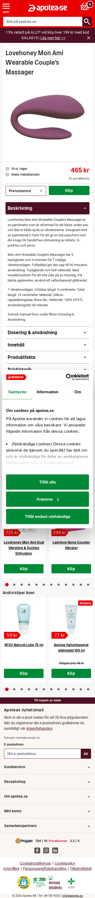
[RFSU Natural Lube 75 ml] (23, 619)
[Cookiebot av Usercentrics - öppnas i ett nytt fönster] (67, 377)
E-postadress (13, 744)
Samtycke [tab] (17, 391)
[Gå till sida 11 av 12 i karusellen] (81, 584)
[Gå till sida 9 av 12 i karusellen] (66, 584)
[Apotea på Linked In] (56, 850)
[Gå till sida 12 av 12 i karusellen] (88, 584)
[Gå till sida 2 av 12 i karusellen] (14, 584)
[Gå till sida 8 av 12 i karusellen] (58, 584)
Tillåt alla (47, 481)
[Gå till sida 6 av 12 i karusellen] (44, 584)
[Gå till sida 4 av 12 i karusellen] (29, 584)
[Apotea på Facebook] (38, 850)
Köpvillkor (11, 869)
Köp (69, 190)
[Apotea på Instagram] (47, 850)
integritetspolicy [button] (39, 728)
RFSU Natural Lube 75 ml (23, 645)
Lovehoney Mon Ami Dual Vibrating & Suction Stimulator (24, 548)
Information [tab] (47, 391)
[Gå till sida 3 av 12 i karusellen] (21, 584)
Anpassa (44, 499)
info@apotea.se (72, 895)
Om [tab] (77, 391)
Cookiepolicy (65, 863)
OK (86, 754)
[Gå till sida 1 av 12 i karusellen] (7, 585)
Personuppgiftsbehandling (44, 869)
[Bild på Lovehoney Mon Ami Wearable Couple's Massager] (47, 117)
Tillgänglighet (81, 869)
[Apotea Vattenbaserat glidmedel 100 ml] (71, 619)
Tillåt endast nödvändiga (47, 516)
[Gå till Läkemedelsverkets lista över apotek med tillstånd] (71, 882)
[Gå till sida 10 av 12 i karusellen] (73, 584)
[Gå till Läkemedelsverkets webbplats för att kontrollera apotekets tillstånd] (39, 882)
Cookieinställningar (35, 863)
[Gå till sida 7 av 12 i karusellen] (51, 584)
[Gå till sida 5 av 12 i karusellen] (36, 584)
